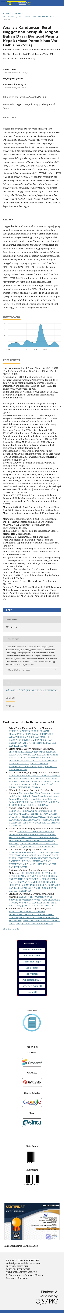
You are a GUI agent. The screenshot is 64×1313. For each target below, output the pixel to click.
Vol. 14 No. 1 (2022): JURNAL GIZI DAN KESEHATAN (28, 16)
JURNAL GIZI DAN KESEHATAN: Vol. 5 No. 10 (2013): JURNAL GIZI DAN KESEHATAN (32, 864)
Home (6, 13)
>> (18, 928)
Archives (16, 13)
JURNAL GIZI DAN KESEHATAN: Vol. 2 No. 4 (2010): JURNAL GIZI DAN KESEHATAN (34, 922)
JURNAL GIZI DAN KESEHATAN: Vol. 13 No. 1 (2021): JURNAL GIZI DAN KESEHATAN (34, 803)
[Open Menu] (3, 3)
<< (4, 928)
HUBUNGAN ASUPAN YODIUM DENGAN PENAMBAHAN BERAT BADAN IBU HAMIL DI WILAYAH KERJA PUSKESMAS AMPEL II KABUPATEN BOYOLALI (31, 735)
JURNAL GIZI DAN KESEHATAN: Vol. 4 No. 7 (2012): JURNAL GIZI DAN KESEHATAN (34, 822)
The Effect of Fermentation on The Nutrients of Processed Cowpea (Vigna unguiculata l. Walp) (34, 899)
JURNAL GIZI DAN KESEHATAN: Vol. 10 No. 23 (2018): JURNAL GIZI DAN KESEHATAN (35, 784)
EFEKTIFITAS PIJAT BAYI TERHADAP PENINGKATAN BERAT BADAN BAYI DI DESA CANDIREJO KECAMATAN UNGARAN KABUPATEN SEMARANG (34, 916)
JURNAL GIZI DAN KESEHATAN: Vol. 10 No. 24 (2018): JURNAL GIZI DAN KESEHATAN (33, 766)
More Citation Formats (19, 670)
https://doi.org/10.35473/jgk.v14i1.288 (27, 97)
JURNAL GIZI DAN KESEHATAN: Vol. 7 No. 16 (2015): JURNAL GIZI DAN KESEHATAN (33, 845)
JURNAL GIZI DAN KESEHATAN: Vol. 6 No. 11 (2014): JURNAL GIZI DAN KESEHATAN (32, 742)
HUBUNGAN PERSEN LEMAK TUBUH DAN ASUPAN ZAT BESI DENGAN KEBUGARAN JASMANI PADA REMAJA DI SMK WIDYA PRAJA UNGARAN (34, 778)
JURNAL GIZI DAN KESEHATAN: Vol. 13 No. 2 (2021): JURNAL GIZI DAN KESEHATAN (33, 904)
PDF (9, 610)
